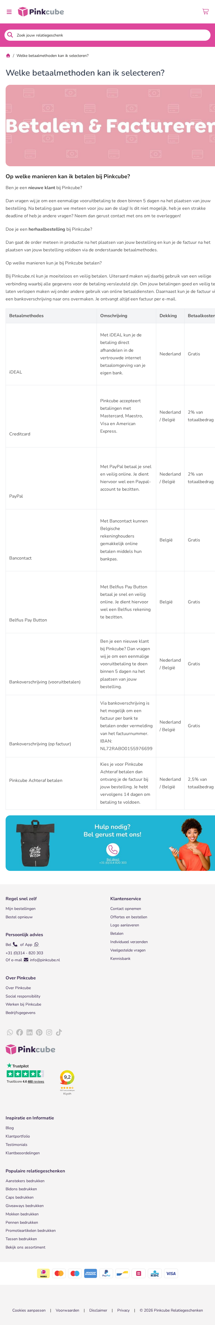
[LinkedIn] (29, 1032)
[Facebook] (19, 1032)
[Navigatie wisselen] (9, 11)
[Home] (8, 55)
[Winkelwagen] (205, 12)
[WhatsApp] (10, 1032)
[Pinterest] (39, 1032)
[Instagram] (49, 1032)
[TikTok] (59, 1032)
